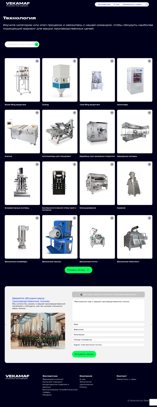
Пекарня (47, 395)
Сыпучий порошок (52, 382)
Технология (86, 382)
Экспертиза (104, 4)
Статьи (83, 387)
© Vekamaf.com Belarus (139, 400)
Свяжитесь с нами (126, 379)
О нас (116, 4)
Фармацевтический (53, 379)
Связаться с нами (132, 4)
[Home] (18, 4)
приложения (86, 384)
